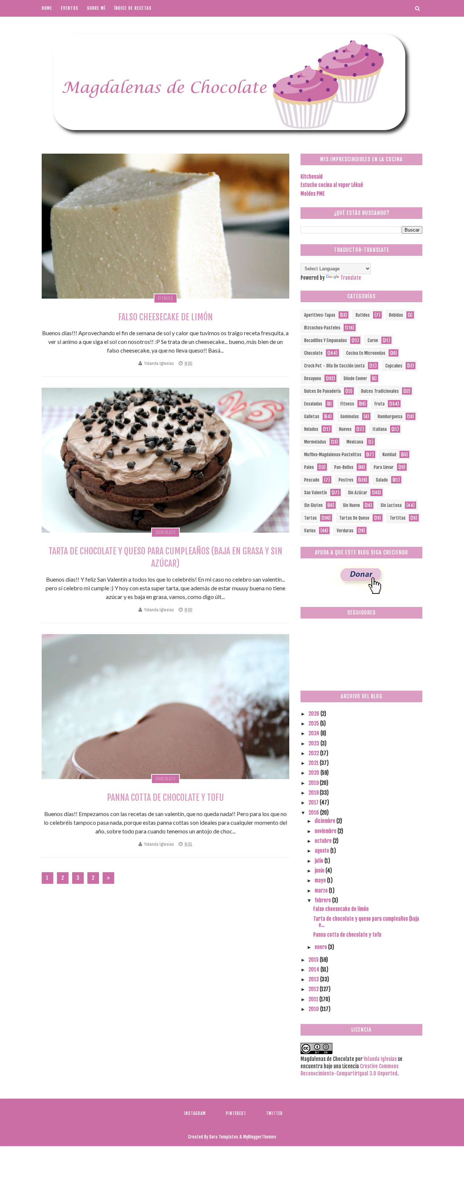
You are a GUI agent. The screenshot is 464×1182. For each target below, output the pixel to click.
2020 (314, 773)
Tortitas (398, 518)
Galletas (311, 416)
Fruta (379, 404)
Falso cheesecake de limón (165, 317)
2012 (314, 989)
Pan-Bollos (343, 467)
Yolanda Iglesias (159, 363)
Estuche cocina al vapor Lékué (332, 185)
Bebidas (396, 315)
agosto (322, 851)
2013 (314, 979)
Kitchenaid (312, 177)
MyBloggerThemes (259, 1137)
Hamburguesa (390, 416)
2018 (314, 793)
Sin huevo (351, 505)
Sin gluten (313, 505)
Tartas (310, 518)
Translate (350, 278)
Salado (382, 480)
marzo (322, 890)
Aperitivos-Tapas (319, 315)
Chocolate (166, 532)
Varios (310, 530)
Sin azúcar (357, 492)
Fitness (165, 298)
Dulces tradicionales (380, 391)
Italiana (380, 429)
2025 (314, 723)
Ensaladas (313, 404)
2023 (314, 743)
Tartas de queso (354, 518)
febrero (323, 900)
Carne (373, 340)
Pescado (311, 480)
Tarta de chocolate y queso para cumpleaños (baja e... (366, 922)
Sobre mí (96, 8)
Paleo (309, 467)
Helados (311, 429)
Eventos (69, 8)
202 (93, 879)
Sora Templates (223, 1137)
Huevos (345, 429)
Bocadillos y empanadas (325, 340)
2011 (313, 999)
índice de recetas (133, 8)
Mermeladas (315, 442)
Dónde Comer (355, 378)
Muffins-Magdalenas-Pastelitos (332, 454)
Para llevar (384, 467)
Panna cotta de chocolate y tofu (165, 797)
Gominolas (349, 416)
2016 (314, 812)
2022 (314, 753)
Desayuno (312, 378)
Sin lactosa (391, 505)
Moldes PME (313, 194)
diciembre (325, 821)
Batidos (363, 315)
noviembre (326, 831)
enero (321, 947)
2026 (314, 714)
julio (319, 861)
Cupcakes (393, 366)
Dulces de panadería (322, 391)
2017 (314, 802)
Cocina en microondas (365, 353)
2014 (314, 969)
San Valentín (315, 492)
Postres (346, 480)
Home (47, 8)
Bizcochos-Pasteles (322, 327)
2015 (314, 960)
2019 (314, 783)
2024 (314, 733)
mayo (321, 880)
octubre (324, 841)
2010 (314, 1009)
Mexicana (355, 442)
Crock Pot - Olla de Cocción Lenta (334, 366)
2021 (314, 763)
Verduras (345, 530)
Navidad (389, 454)
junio (320, 870)
